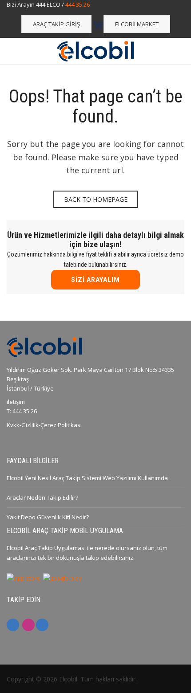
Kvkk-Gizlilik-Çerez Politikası (44, 425)
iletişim (16, 402)
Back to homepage (95, 199)
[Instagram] (28, 625)
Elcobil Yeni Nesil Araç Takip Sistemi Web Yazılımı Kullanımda (87, 478)
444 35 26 (77, 4)
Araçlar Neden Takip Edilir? (42, 497)
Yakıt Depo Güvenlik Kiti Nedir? (48, 517)
